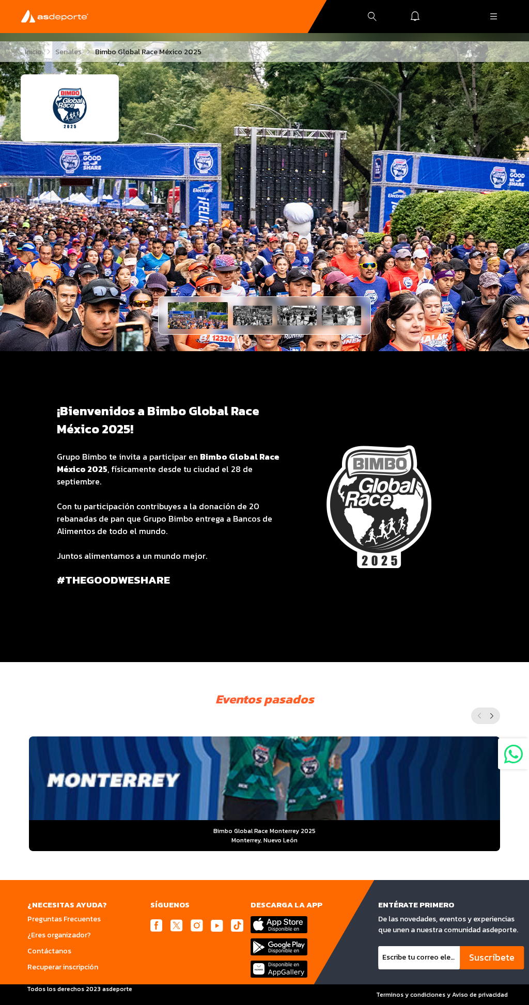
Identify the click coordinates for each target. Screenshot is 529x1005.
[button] (198, 315)
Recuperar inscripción (62, 967)
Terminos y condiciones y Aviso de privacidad (442, 994)
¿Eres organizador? (59, 935)
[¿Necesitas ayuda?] (513, 754)
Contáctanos (49, 951)
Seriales (68, 51)
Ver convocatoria (264, 818)
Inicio (33, 51)
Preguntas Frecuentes (64, 919)
